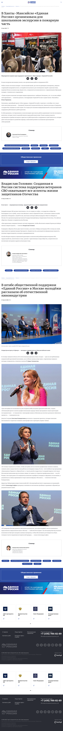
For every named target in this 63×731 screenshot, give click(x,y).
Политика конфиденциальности (8, 657)
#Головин (8, 270)
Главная (3, 6)
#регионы (34, 145)
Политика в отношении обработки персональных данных (14, 658)
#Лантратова (57, 560)
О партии (5, 632)
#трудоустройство (35, 270)
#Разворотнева (27, 563)
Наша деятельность (10, 6)
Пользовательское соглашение (8, 656)
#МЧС (45, 148)
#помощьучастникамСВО (21, 270)
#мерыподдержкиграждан (50, 270)
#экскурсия (25, 148)
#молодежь (47, 560)
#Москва (5, 560)
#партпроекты (53, 145)
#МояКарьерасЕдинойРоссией (11, 148)
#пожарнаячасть (56, 148)
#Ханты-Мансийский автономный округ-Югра (17, 145)
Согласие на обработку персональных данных (11, 659)
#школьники (36, 148)
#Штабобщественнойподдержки (20, 560)
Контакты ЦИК (6, 635)
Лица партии (18, 632)
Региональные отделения (31, 632)
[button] (30, 623)
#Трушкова (43, 145)
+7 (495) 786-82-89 (51, 633)
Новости (17, 6)
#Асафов (37, 563)
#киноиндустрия (36, 560)
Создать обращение (31, 161)
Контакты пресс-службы (19, 636)
